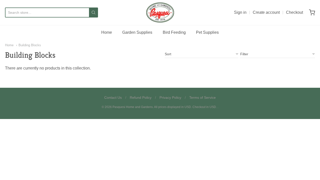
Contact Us (113, 98)
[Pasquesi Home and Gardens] (160, 12)
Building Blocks (29, 45)
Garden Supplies (137, 32)
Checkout (294, 12)
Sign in (240, 12)
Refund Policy (141, 98)
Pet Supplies (207, 32)
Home (106, 32)
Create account (266, 12)
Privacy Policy (170, 98)
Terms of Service (202, 98)
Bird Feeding (174, 32)
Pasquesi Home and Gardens (132, 107)
